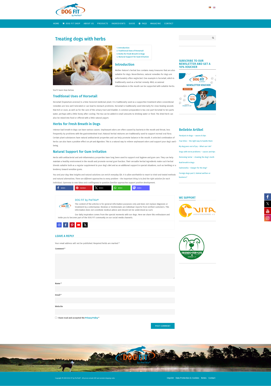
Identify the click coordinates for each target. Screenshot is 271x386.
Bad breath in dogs (186, 162)
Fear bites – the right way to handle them (196, 141)
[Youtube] (78, 224)
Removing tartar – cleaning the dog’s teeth (196, 157)
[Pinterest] (72, 224)
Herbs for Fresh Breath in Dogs (131, 54)
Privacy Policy (91, 318)
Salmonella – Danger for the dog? (193, 168)
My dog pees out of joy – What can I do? (195, 146)
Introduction (123, 48)
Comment (60, 249)
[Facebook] (65, 224)
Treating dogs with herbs (80, 39)
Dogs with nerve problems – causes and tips (197, 152)
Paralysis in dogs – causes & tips (192, 136)
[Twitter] (85, 224)
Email (58, 295)
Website (59, 306)
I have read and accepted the (78, 318)
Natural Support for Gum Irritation (134, 57)
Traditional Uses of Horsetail (131, 51)
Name (58, 283)
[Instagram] (59, 224)
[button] (64, 187)
